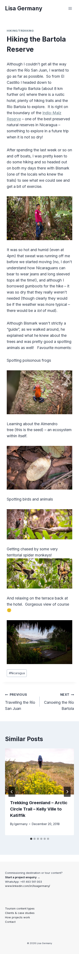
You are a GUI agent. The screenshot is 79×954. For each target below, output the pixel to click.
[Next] (67, 792)
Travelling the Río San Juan (20, 702)
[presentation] (39, 771)
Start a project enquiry (21, 877)
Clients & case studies (20, 913)
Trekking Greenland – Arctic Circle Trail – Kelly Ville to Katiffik (38, 809)
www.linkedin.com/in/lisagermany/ (27, 886)
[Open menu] (70, 8)
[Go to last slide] (11, 792)
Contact (10, 921)
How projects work (17, 917)
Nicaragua (17, 673)
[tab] (31, 839)
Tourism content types (20, 908)
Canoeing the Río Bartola (59, 702)
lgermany (21, 824)
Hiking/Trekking (20, 30)
